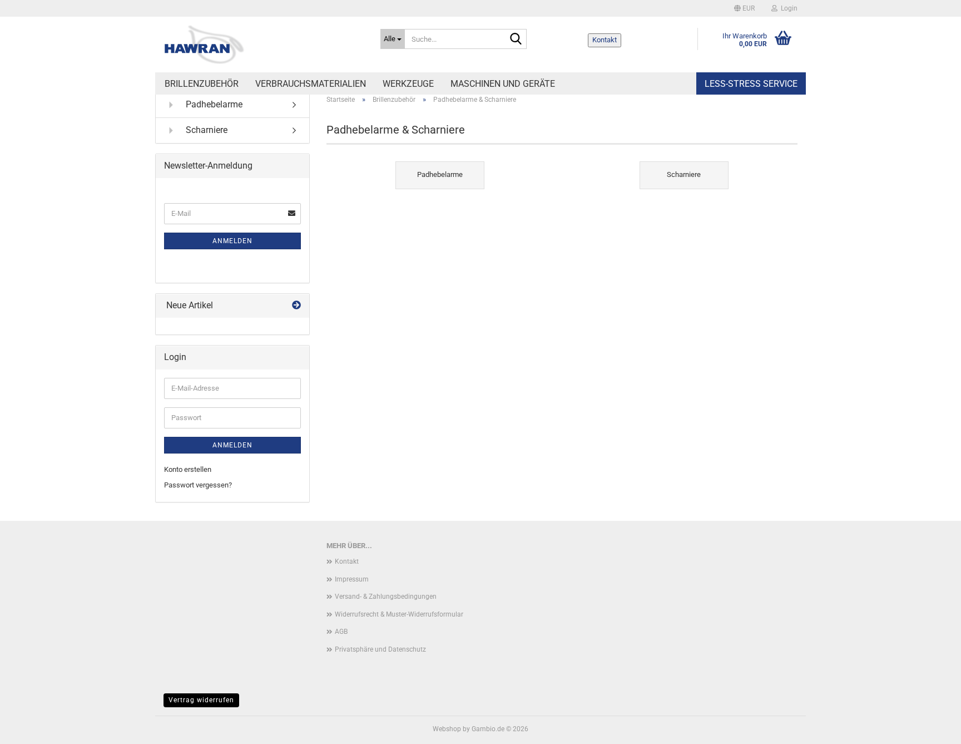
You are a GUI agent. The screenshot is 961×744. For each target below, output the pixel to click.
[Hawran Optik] (264, 44)
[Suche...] (516, 39)
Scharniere (205, 130)
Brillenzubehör (202, 83)
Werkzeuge (408, 83)
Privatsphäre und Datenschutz (380, 649)
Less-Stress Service (751, 83)
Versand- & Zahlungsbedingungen (386, 596)
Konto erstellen (187, 469)
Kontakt (604, 40)
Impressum (352, 579)
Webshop (447, 729)
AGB (341, 631)
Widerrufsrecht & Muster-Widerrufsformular (399, 614)
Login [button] (787, 8)
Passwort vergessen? (198, 485)
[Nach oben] (930, 727)
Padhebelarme (213, 104)
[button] (744, 8)
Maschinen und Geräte (502, 83)
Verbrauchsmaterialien (310, 83)
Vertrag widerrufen (201, 700)
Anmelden (232, 241)
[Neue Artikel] (296, 305)
